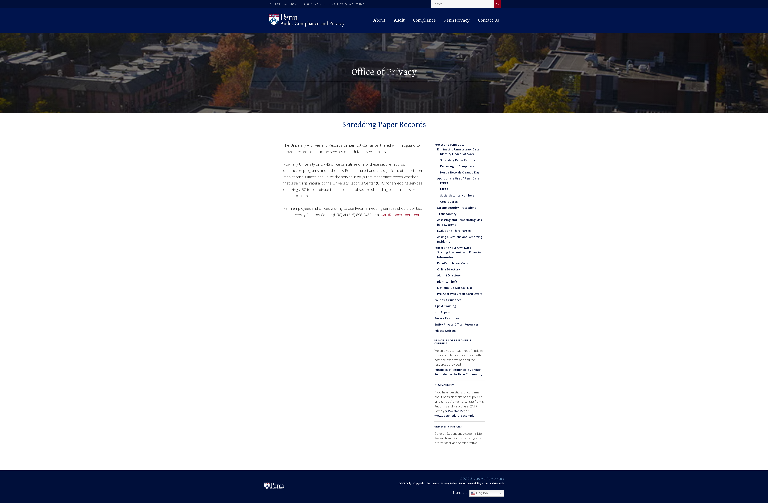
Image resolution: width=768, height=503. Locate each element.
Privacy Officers (445, 331)
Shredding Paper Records (457, 160)
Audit (399, 20)
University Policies (448, 426)
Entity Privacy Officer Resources (456, 324)
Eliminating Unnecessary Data (458, 149)
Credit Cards (449, 202)
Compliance (424, 20)
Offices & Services (335, 4)
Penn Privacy (457, 20)
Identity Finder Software (457, 154)
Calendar (290, 4)
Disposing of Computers (457, 166)
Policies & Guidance (447, 300)
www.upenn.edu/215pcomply (454, 415)
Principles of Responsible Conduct (453, 342)
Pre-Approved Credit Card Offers (459, 294)
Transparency (447, 214)
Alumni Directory (449, 275)
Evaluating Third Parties (454, 231)
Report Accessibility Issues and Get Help (481, 483)
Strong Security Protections (456, 208)
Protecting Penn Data (449, 144)
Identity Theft (447, 281)
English (481, 493)
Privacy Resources (446, 318)
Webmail (361, 4)
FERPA (444, 183)
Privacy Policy (449, 483)
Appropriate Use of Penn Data (458, 178)
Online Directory (448, 269)
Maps (318, 4)
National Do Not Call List (454, 288)
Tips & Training (445, 306)
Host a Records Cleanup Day (460, 172)
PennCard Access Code (452, 263)
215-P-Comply (444, 385)
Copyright (419, 483)
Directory (305, 4)
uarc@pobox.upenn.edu (400, 214)
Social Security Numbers (457, 195)
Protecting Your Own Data (452, 248)
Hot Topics (442, 312)
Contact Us (488, 20)
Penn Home (274, 4)
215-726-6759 (455, 411)
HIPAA (444, 189)
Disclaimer (433, 483)
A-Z (351, 4)
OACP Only (405, 483)
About (379, 20)
